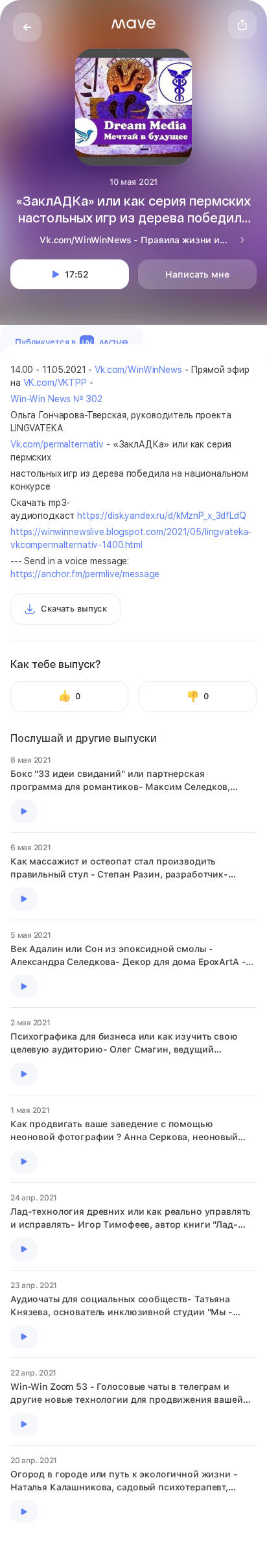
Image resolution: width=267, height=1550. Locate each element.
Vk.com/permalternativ (57, 444)
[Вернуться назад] (27, 27)
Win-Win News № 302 (56, 399)
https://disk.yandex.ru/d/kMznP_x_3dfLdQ (161, 515)
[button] (133, 24)
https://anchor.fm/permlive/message (84, 574)
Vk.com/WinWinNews (138, 369)
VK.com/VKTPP (55, 382)
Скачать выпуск (74, 609)
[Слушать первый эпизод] (24, 811)
